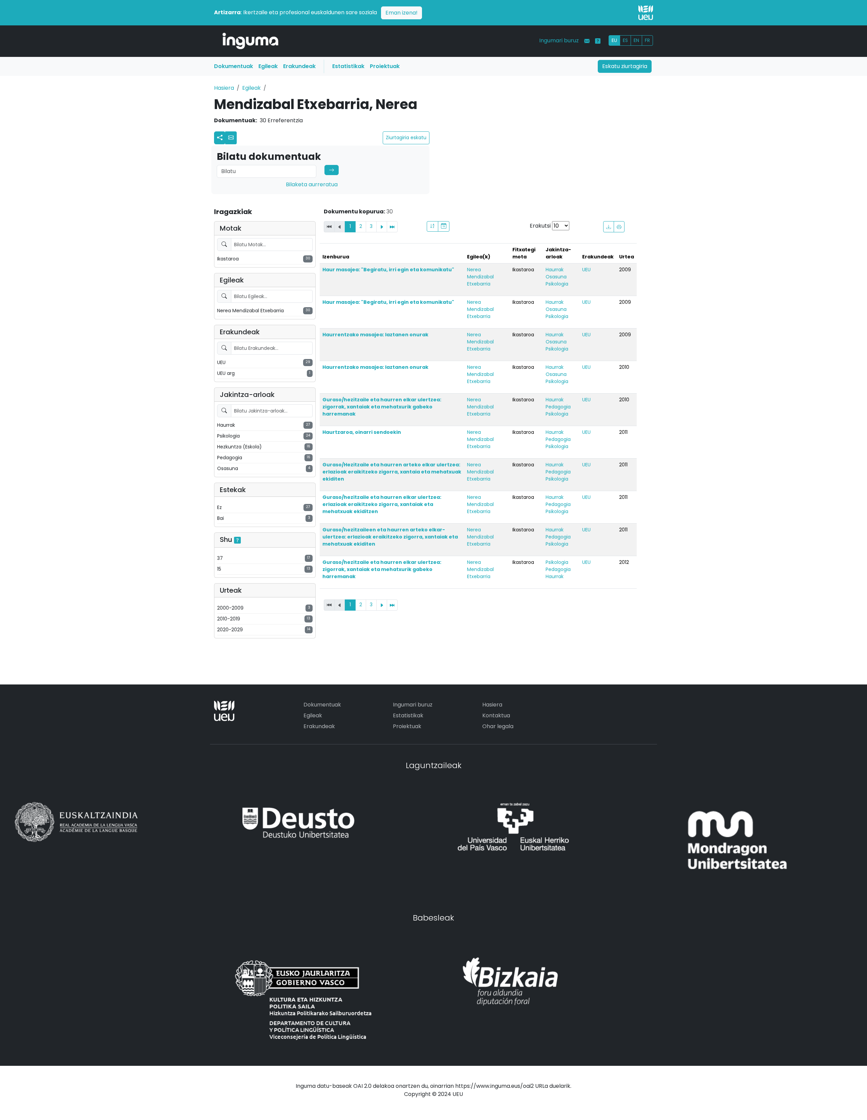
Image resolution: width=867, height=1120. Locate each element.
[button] (231, 137)
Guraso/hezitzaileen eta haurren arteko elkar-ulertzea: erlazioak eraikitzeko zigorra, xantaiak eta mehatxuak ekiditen (390, 536)
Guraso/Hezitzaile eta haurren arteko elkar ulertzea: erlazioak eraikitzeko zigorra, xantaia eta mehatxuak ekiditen (391, 471)
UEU (586, 269)
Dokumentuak (233, 66)
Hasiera (224, 88)
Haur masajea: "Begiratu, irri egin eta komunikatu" (388, 269)
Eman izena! (401, 13)
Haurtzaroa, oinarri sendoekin (361, 432)
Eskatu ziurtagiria (624, 66)
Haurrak (555, 269)
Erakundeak (299, 66)
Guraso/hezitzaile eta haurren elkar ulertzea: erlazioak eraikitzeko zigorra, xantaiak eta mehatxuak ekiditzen (381, 504)
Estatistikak (348, 66)
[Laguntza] (597, 41)
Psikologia (557, 283)
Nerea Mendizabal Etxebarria (480, 276)
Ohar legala (497, 726)
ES (625, 40)
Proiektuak (385, 66)
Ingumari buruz (559, 40)
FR (647, 40)
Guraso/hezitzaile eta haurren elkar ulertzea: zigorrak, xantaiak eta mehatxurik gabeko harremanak (381, 406)
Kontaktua (496, 715)
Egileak (268, 66)
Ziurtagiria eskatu (406, 137)
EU (614, 40)
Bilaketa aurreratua (312, 184)
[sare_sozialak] (220, 137)
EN (636, 40)
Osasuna (556, 276)
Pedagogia (558, 406)
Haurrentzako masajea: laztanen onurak (375, 334)
